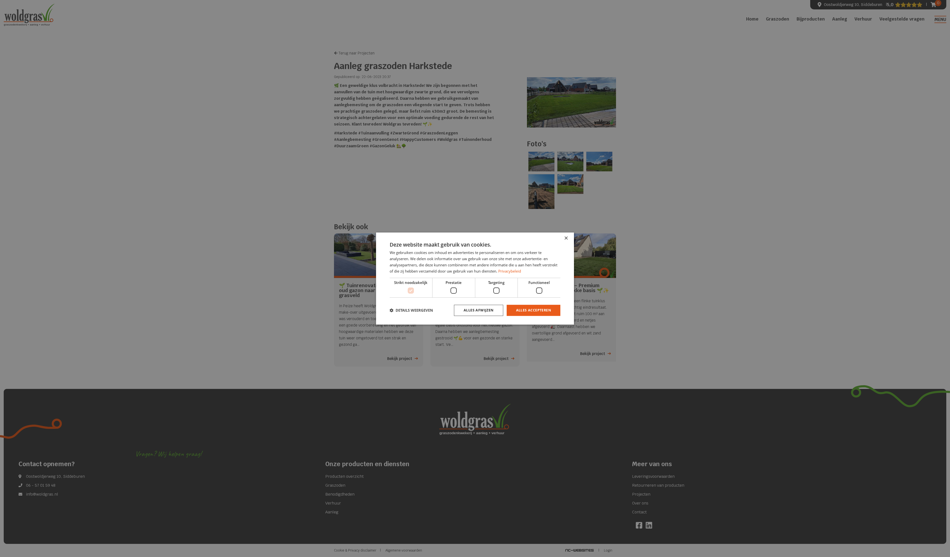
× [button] (566, 238)
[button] (411, 310)
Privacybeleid (509, 271)
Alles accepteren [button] (533, 310)
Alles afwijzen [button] (479, 310)
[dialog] (475, 278)
